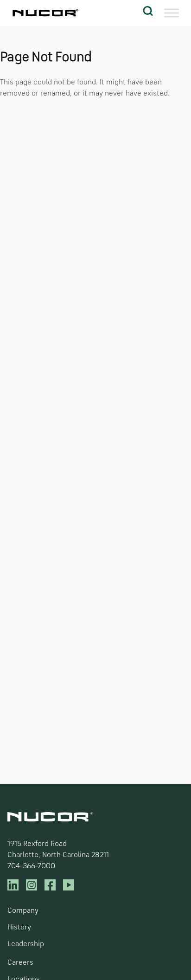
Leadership (25, 944)
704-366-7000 (31, 866)
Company (22, 911)
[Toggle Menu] (171, 13)
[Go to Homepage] (44, 13)
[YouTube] (68, 884)
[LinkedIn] (13, 884)
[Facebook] (50, 884)
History (19, 927)
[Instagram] (31, 884)
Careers (20, 963)
